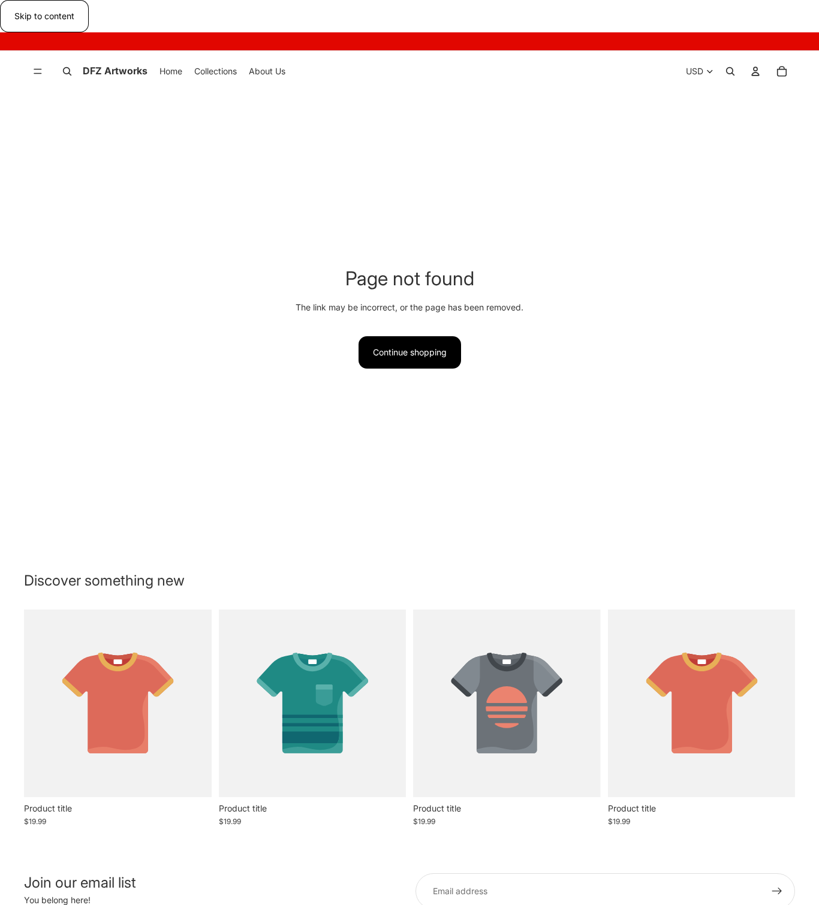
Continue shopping (410, 352)
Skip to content (44, 16)
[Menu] (38, 72)
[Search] (67, 72)
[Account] (755, 72)
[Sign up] (777, 891)
